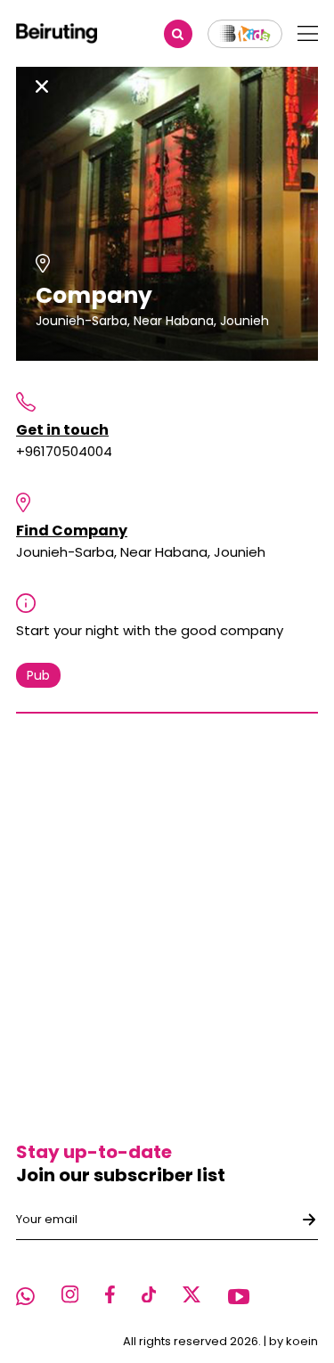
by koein (293, 1341)
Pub (38, 675)
